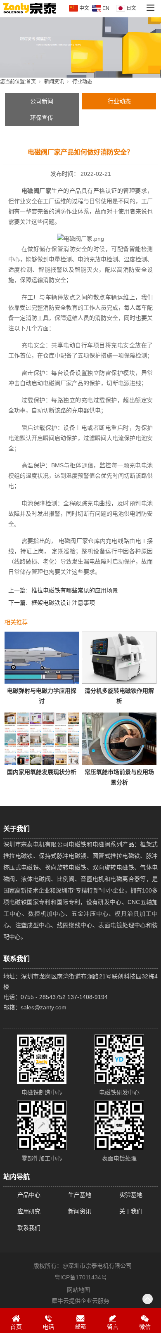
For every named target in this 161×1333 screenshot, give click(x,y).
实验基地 (130, 1194)
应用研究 (28, 1211)
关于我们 (130, 1211)
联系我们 (28, 1227)
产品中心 (28, 1194)
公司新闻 (41, 101)
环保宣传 (41, 117)
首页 (31, 82)
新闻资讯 (54, 82)
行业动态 (82, 82)
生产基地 (79, 1194)
